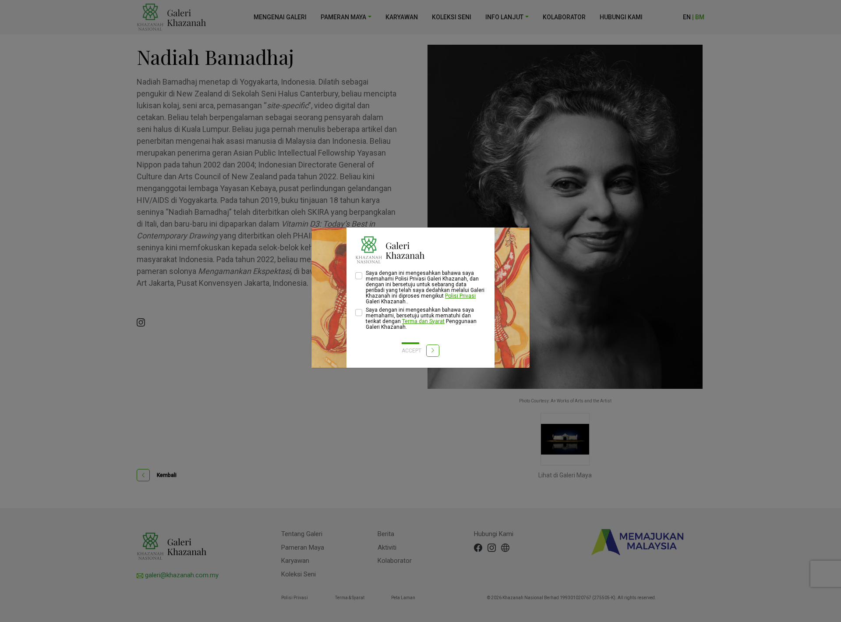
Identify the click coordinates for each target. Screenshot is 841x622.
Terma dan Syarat (423, 321)
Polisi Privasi (460, 296)
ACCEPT (412, 351)
